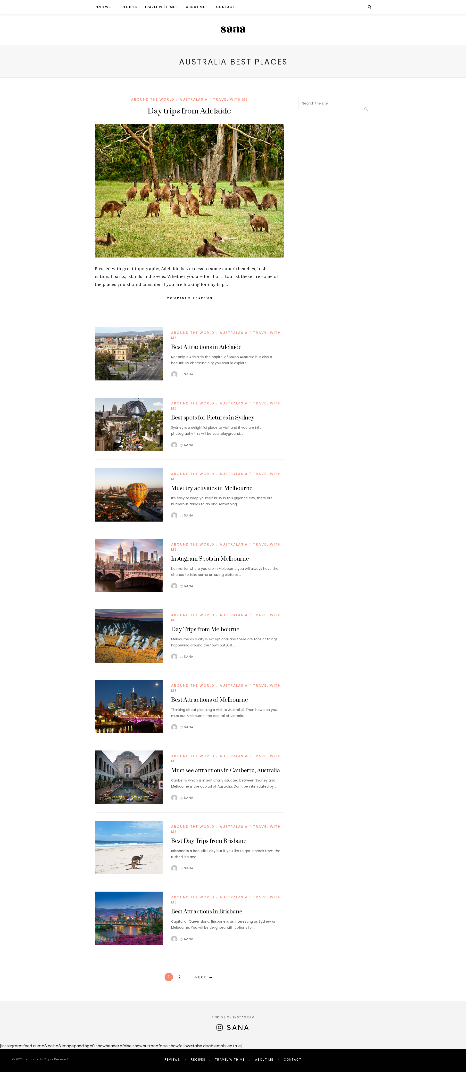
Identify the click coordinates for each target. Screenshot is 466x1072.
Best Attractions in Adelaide (206, 347)
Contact (225, 7)
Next (201, 977)
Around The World (152, 99)
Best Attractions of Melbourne (209, 700)
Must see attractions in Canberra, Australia (225, 770)
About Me (195, 7)
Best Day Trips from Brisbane (208, 841)
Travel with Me (159, 7)
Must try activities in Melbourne (211, 488)
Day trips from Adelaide (189, 111)
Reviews (103, 7)
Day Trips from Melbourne (205, 629)
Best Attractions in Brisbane (206, 911)
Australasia (194, 99)
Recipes (129, 7)
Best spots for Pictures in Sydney (212, 417)
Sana (188, 374)
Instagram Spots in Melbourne (210, 559)
